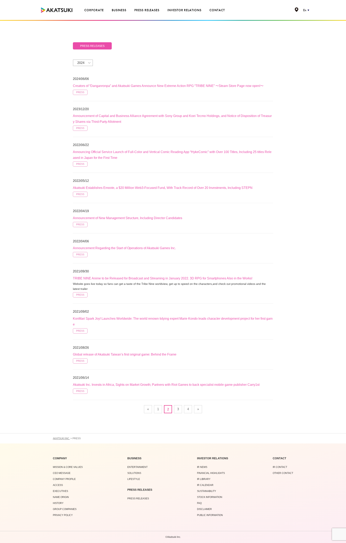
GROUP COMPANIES (64, 509)
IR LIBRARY (203, 479)
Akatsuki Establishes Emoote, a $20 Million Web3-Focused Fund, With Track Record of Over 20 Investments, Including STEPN (162, 187)
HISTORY (58, 503)
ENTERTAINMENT (137, 467)
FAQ (199, 503)
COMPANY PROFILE (64, 479)
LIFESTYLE (133, 479)
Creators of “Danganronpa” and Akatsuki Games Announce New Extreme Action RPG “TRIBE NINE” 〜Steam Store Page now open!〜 (168, 86)
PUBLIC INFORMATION (210, 515)
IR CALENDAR (205, 485)
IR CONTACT (280, 467)
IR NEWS (202, 467)
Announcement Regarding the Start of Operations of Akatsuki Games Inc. (124, 248)
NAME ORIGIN (61, 497)
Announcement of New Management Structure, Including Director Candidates (127, 218)
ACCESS (58, 485)
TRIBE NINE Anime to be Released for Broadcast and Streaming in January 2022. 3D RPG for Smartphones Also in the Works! (162, 278)
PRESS (80, 92)
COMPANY (60, 458)
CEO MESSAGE (61, 473)
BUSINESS (134, 458)
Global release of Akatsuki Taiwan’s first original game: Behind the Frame (124, 354)
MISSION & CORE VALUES (68, 467)
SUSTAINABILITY (206, 491)
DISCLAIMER (204, 509)
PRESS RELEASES (92, 45)
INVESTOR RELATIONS (212, 458)
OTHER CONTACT (283, 473)
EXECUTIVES (60, 491)
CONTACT (279, 458)
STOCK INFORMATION (209, 497)
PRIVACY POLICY (63, 515)
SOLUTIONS (134, 473)
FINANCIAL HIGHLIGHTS (211, 473)
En (304, 10)
